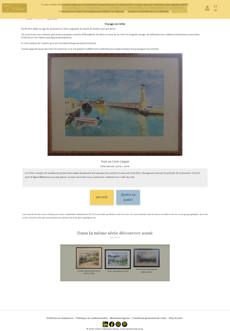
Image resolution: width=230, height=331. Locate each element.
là (170, 11)
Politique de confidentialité (92, 318)
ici (126, 11)
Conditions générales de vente (149, 318)
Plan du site (176, 318)
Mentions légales (120, 318)
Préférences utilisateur (60, 318)
